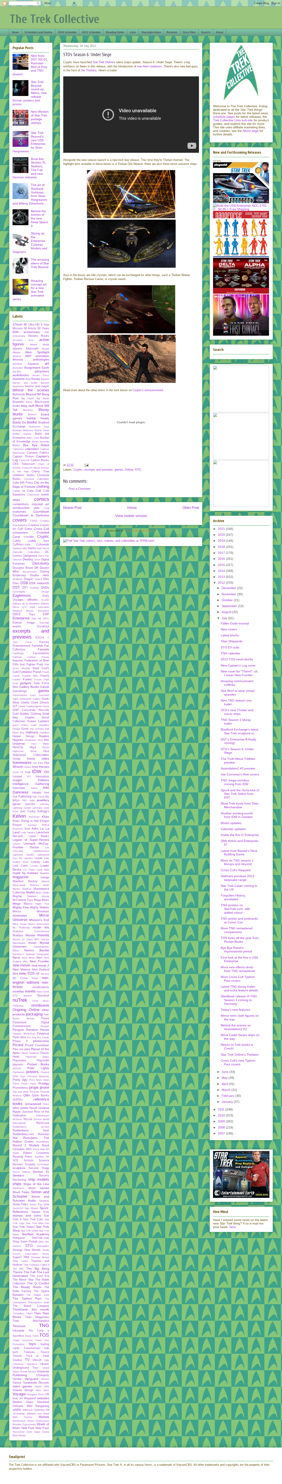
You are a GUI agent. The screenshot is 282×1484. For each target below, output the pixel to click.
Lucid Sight (43, 869)
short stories (38, 1188)
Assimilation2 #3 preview (238, 768)
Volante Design (23, 1390)
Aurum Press (40, 375)
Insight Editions (31, 780)
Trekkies (29, 1352)
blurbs (18, 414)
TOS (44, 1335)
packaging (34, 1014)
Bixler (29, 402)
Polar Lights (38, 1068)
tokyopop (18, 1330)
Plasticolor (31, 1056)
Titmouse (19, 1326)
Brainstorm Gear (39, 426)
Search (205, 32)
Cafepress (18, 449)
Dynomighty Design (31, 591)
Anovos (18, 359)
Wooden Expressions (24, 1424)
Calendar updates (233, 829)
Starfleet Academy (35, 1234)
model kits (41, 927)
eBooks (32, 599)
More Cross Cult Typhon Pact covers (238, 978)
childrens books (24, 475)
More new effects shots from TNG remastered (238, 969)
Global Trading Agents (30, 706)
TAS (26, 1257)
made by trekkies (25, 873)
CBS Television (24, 464)
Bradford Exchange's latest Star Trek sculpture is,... (239, 731)
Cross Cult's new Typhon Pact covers (238, 1062)
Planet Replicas (30, 1053)
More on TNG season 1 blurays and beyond (237, 862)
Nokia (35, 978)
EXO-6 (39, 637)
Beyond (31, 394)
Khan (45, 816)
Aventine (19, 379)
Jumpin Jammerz (33, 807)
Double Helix (39, 575)
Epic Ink (36, 618)
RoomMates (42, 1141)
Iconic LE (18, 772)
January (228, 1101)
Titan (37, 1313)
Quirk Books (40, 1095)
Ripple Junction (23, 1111)
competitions (21, 504)
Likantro (28, 858)
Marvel (45, 881)
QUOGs (18, 1099)
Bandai (35, 379)
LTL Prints (29, 869)
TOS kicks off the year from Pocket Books (240, 939)
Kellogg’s (43, 811)
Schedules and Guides (38, 32)
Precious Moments (38, 1076)
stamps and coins (27, 1215)
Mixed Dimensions (38, 924)
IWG (24, 800)
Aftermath (32, 348)
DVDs (45, 587)
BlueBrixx (28, 410)
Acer (30, 340)
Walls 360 (18, 1398)
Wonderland (19, 1421)
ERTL (46, 618)
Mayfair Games (25, 896)
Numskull (43, 995)
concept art (40, 504)
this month (40, 1309)
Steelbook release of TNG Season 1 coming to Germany (239, 999)
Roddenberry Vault (31, 1130)
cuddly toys (38, 540)
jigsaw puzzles (24, 804)
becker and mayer (37, 386)
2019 (222, 540)
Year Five (27, 1428)
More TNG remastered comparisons (236, 930)
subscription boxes (37, 1253)
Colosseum (33, 494)
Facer (29, 642)
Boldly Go (19, 422)
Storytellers (43, 1246)
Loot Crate (20, 865)
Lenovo (16, 843)
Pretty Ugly (20, 1079)
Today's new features (235, 1009)
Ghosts (44, 702)
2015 (222, 565)
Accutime (17, 340)
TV (27, 1360)
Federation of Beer (36, 660)
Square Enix (40, 1211)
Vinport (38, 1386)
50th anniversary (26, 332)
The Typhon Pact (27, 1298)
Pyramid (34, 1091)
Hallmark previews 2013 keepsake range (237, 878)
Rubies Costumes (36, 1152)
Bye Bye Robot (36, 445)
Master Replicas (22, 888)
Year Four (42, 1428)
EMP (46, 614)
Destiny (28, 559)
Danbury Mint (20, 548)
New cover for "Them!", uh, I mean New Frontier (239, 673)
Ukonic (44, 1364)
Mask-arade (19, 885)
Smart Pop (36, 1204)
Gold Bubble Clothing (27, 713)
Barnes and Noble (25, 382)
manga (45, 877)
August (227, 612)
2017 (222, 552)
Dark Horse (43, 548)
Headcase (30, 740)
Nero (39, 957)
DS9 (24, 583)
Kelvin (19, 816)
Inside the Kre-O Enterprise (240, 835)
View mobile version (131, 516)
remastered (33, 1104)
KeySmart (34, 817)
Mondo (30, 935)
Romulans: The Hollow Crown (31, 1139)
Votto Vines (42, 1390)
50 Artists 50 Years (36, 328)
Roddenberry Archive (31, 1126)
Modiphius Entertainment (31, 931)
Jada (32, 800)
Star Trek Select (24, 1226)
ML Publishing (21, 927)
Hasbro (44, 736)
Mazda (45, 896)
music (32, 943)
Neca (16, 957)
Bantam (45, 379)
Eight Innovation (39, 607)
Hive (46, 751)
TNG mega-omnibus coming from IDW (235, 782)
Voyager (19, 1394)
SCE (16, 1160)
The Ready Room (27, 1287)
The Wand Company (31, 1305)
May (225, 1077)
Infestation (42, 776)
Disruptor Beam (23, 567)
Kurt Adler (31, 828)
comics (41, 499)
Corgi (46, 508)
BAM (28, 379)
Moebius (18, 935)
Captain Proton (23, 456)
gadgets (25, 683)
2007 (222, 1133)
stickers (17, 1246)
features (18, 660)
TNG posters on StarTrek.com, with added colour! (235, 908)
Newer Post (72, 508)
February (228, 1095)
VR (47, 1394)
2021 (222, 528)
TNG (44, 1325)
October (228, 600)
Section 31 (41, 1171)
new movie (21, 965)
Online (129, 469)
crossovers (20, 532)
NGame (45, 973)
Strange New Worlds (27, 1250)
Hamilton (44, 732)
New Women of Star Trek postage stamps (40, 117)
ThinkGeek (20, 1309)
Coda (30, 490)
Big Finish (27, 398)
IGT (29, 776)
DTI (25, 587)
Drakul (38, 579)
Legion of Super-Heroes (31, 839)
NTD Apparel (22, 995)
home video (38, 758)
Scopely (30, 1164)
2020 (222, 534)
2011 (221, 1109)
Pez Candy (43, 1037)
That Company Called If (36, 1264)
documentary (30, 571)
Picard (18, 1045)
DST (16, 587)
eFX (24, 607)
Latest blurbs (230, 635)
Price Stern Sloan (39, 1080)
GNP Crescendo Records (31, 710)
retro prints (20, 1108)
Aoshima (17, 364)
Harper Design (23, 736)
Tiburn (29, 1313)
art (47, 363)
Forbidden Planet (30, 672)
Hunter (27, 767)
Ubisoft (37, 1360)
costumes (19, 511)
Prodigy (44, 1083)
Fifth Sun (19, 664)
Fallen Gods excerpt (235, 623)
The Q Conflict (38, 1283)
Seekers (18, 1175)
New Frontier (39, 961)
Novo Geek (43, 991)
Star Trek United (29, 1230)
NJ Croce (20, 978)
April (225, 1084)
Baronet (45, 382)
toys (32, 1344)
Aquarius (33, 363)
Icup (27, 772)
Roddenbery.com (23, 1134)
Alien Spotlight (37, 352)
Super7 (17, 1257)
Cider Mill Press (23, 482)
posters (32, 1072)
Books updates (231, 823)
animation (42, 356)
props (34, 1087)
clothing (42, 486)
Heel (40, 740)
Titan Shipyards (231, 641)
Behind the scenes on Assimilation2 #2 (236, 1027)
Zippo (37, 1432)
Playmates (19, 1060)
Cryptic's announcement (148, 390)
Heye (33, 747)
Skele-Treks (20, 1204)
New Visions (21, 969)
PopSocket (18, 1072)
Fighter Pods (34, 664)
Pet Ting (31, 1037)
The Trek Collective (54, 19)
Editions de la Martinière (26, 603)
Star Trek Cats (33, 1219)
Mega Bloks (41, 900)
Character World (31, 467)
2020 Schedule (67, 32)
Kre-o (45, 825)
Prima (16, 1083)
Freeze (44, 675)
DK (36, 567)
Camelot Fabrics (38, 452)
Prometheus (20, 1087)
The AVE (18, 1268)
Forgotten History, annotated (233, 897)
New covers (229, 629)
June (225, 1071)
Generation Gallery (30, 699)
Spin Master (31, 1208)
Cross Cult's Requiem (236, 870)
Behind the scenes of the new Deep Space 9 (39, 218)
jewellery (43, 800)
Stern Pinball (28, 1241)
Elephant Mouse (23, 610)
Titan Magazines (37, 1317)
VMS (46, 1386)
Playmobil (43, 1060)
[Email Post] (86, 465)
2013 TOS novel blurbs (237, 659)
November (229, 594)
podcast (17, 1068)
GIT (15, 706)
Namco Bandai (36, 950)
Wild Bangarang (38, 1406)
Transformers (32, 1348)
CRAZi (33, 520)
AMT (28, 356)
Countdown (41, 511)
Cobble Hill (19, 491)
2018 (222, 547)
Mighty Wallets (39, 907)
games (119, 469)
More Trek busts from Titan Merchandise (239, 805)
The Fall (29, 1272)
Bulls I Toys (33, 437)
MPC (37, 939)
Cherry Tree (40, 471)
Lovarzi (34, 865)
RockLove (42, 1123)
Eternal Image (24, 622)
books (32, 422)
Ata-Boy (17, 371)
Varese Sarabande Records (31, 1382)
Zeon (29, 1432)
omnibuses (40, 1005)
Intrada (36, 792)
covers (20, 520)
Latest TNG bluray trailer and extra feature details (239, 988)
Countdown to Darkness (31, 515)
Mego (16, 903)
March (226, 1090)
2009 (222, 1121)
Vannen (45, 1379)
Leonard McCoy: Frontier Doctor (31, 845)
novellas (18, 991)
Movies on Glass (23, 939)
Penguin (45, 1026)
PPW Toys (19, 1076)
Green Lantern (38, 721)
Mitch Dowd (19, 924)
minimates (20, 915)
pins (27, 1049)
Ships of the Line (36, 1184)
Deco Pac (43, 555)
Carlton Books (40, 460)
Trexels (17, 1355)
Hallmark (32, 732)
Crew (28, 528)
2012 (222, 582)
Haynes (18, 740)
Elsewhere (43, 610)
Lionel (38, 858)
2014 (222, 571)
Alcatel (45, 348)
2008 (222, 1127)
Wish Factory (22, 1417)
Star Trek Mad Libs (37, 1223)
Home (132, 508)
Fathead (17, 657)
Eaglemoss (22, 595)
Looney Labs (40, 862)
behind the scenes (31, 390)
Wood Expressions (38, 1421)
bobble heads (38, 418)
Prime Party (28, 1083)
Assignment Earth (36, 367)
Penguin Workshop (24, 1033)
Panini (45, 1018)
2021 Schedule (91, 32)
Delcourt (17, 559)
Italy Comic (38, 796)
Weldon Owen (23, 1402)
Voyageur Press (35, 1394)
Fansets (43, 649)
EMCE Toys (24, 614)
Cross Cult (41, 528)
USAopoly (42, 1375)
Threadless (19, 1313)
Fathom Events (38, 657)
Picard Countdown (37, 1045)
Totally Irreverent (23, 1340)
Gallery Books (29, 687)
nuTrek (20, 1000)
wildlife (17, 1409)
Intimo (34, 788)
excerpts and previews (98, 469)
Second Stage (39, 1168)
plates (46, 1056)
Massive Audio (39, 885)
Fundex (17, 679)
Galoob (44, 687)
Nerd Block (28, 957)
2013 (222, 576)
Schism (28, 1160)
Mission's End (39, 920)
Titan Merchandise (31, 1320)
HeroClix (18, 747)
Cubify (17, 540)
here (232, 1227)
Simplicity (44, 1200)
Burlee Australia (40, 441)
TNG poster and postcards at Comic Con (239, 920)
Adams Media (39, 344)
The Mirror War (23, 1279)
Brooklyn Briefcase (23, 430)
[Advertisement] (131, 450)
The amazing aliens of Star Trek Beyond (40, 263)
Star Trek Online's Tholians (239, 1054)
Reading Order (115, 32)
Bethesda (19, 394)
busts (16, 445)
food (36, 668)
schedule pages (224, 116)
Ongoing (19, 1010)
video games (22, 1386)
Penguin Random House (31, 1029)
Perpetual (43, 1033)
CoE (38, 490)
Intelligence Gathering (31, 784)
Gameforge (20, 691)
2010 (222, 1115)
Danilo (32, 548)
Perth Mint (19, 1037)
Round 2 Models (26, 1145)
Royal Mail (39, 1149)
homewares (22, 762)
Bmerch (32, 414)
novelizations (40, 987)
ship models (38, 1179)
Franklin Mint (30, 675)
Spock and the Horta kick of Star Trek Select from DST (240, 793)
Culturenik (42, 544)
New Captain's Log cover (238, 665)
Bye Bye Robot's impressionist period (236, 949)
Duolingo (34, 587)
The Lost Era (39, 1276)
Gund (24, 728)
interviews (19, 788)
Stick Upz (43, 1241)
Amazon (17, 356)
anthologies (41, 359)
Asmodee (18, 367)
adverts (17, 348)
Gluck (46, 706)
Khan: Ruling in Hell (26, 821)
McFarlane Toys (23, 900)
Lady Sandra (28, 832)
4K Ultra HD (31, 324)
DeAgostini (30, 555)
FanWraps (18, 653)
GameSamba (20, 695)
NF (38, 973)
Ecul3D (45, 599)
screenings (43, 1164)
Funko (27, 679)
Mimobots (43, 911)
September (230, 606)
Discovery (40, 563)
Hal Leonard (37, 728)
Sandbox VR (42, 1156)
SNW (46, 1204)
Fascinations (41, 653)
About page (251, 131)
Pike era (18, 1049)
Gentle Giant (29, 702)
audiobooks (21, 375)
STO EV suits (230, 647)
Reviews (172, 32)
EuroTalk (44, 622)
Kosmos (32, 825)
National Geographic (37, 954)
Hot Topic (38, 763)
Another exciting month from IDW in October (237, 815)
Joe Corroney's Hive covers (240, 774)
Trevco (44, 1352)
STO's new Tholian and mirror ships (237, 712)
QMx (26, 1095)
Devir (37, 559)
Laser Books (39, 836)
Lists (133, 32)
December (229, 588)
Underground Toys (26, 1367)
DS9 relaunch (39, 583)
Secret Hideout (21, 1172)
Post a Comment (79, 488)
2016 (222, 558)
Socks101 (18, 1208)
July (225, 618)
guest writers (20, 725)
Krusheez (18, 828)
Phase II (20, 1041)
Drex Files (189, 32)
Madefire (44, 873)
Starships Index (151, 32)
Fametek (37, 645)
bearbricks (18, 386)
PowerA (45, 1072)
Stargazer (19, 1237)
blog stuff (27, 405)
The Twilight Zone (37, 1295)
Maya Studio (42, 892)
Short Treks (21, 1192)
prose (44, 1087)
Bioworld (18, 401)
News (15, 32)
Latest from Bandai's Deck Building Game (239, 852)
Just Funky (27, 811)
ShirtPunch (18, 1188)
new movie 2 (40, 965)
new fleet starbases (149, 66)
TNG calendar (230, 653)
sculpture (19, 1168)
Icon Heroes (40, 766)
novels (30, 991)
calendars (32, 449)
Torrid (35, 1336)
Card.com (24, 460)
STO (138, 469)
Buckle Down (42, 430)
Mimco (17, 911)
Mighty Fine (21, 907)
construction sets (26, 508)
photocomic (41, 1041)
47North (17, 324)
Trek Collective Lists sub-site (233, 120)
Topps (28, 1336)
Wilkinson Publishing (33, 1410)
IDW (36, 771)
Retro (46, 1104)
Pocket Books (38, 1064)
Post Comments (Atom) (140, 530)
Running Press (22, 1156)
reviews (44, 1108)
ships (17, 1184)
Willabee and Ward (38, 1413)
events (17, 626)
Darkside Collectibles (26, 552)
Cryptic (77, 469)
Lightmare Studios (23, 854)
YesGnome (18, 1432)
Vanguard (31, 1379)
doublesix (18, 579)
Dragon (28, 579)
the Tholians (89, 70)
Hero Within (40, 743)
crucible (29, 536)
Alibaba (16, 352)
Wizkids (44, 1417)
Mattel (30, 892)
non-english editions (31, 980)
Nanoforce (18, 954)
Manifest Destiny (25, 881)
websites (43, 1398)
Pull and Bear (20, 1091)
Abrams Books (38, 335)
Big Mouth (43, 398)
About (219, 32)
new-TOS (27, 973)
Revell (33, 1108)
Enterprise (21, 618)
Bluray (44, 410)
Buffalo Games (22, 434)
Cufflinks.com (21, 544)
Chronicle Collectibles (36, 479)
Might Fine (42, 903)
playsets (18, 1064)
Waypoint (30, 1398)
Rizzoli (28, 1119)
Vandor (17, 1379)
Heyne (45, 747)
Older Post (190, 508)
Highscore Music (25, 751)
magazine (20, 877)
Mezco (28, 903)
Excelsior (43, 626)
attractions (42, 371)
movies (43, 935)
